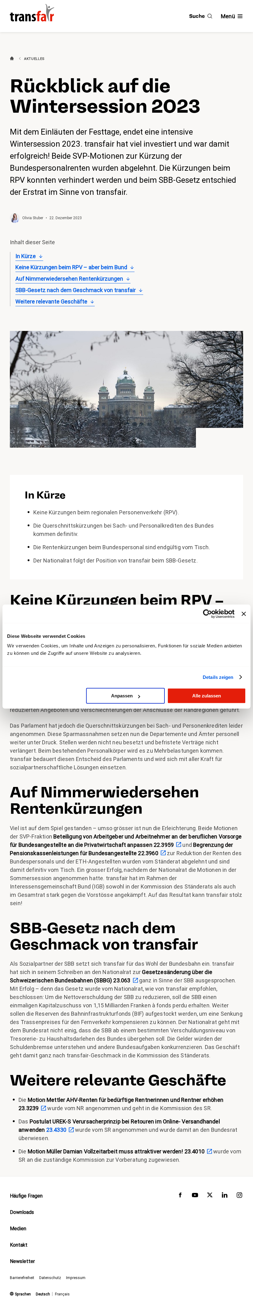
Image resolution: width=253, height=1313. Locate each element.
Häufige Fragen (26, 1196)
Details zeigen (218, 677)
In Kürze (25, 256)
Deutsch (43, 1294)
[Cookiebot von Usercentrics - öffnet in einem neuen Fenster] (207, 613)
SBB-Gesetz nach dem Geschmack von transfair (75, 290)
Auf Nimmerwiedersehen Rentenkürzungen (69, 278)
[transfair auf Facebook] (180, 1196)
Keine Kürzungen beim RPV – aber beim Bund (71, 267)
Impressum (75, 1278)
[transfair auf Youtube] (195, 1196)
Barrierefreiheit (22, 1278)
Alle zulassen (206, 695)
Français (62, 1294)
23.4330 (56, 1130)
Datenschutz (50, 1278)
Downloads (22, 1212)
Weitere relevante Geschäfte (51, 301)
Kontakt (18, 1245)
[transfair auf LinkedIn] (224, 1196)
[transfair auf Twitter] (210, 1196)
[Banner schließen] (244, 614)
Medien (18, 1228)
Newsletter (22, 1261)
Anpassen (122, 695)
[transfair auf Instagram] (239, 1196)
